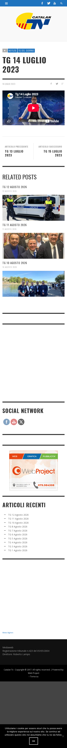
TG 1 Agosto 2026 (17, 550)
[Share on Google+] (62, 83)
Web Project (33, 673)
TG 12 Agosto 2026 (14, 187)
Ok (33, 741)
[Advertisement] (33, 362)
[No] (63, 736)
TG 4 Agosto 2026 (17, 542)
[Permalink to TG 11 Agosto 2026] (33, 246)
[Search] (6, 3)
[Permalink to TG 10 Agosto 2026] (33, 284)
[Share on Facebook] (51, 83)
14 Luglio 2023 (8, 83)
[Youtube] (55, 3)
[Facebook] (42, 3)
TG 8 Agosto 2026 (17, 526)
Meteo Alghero (7, 632)
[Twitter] (48, 3)
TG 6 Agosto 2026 (17, 534)
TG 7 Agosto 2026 (17, 530)
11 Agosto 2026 (9, 229)
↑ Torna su (33, 676)
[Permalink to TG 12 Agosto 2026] (33, 208)
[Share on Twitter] (56, 83)
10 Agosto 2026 (9, 267)
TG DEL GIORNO (26, 50)
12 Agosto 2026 (9, 191)
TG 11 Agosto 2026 (14, 225)
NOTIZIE (12, 50)
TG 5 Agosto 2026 (17, 538)
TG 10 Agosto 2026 (14, 263)
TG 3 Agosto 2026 (17, 546)
